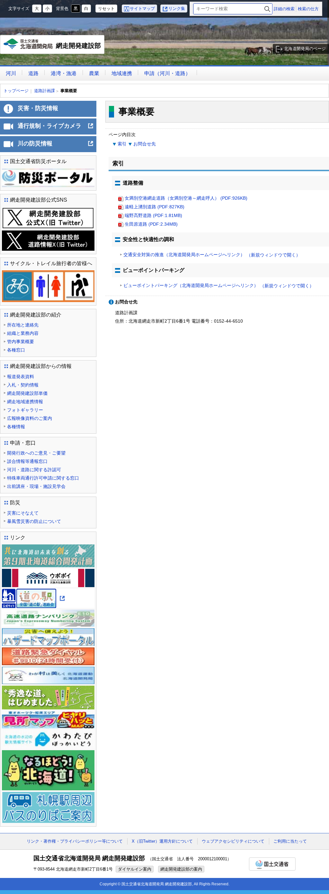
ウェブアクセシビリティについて (233, 841)
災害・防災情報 (38, 108)
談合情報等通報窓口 (27, 461)
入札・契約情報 (23, 384)
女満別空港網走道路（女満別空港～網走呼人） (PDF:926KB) (186, 198)
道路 (33, 73)
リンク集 (176, 8)
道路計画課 (44, 90)
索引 (122, 143)
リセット (106, 8)
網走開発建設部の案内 (181, 869)
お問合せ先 (144, 143)
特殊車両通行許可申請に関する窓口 (43, 478)
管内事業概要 (20, 341)
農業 (94, 73)
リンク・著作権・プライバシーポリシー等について (75, 841)
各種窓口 (16, 349)
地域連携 (121, 73)
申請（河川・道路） (167, 73)
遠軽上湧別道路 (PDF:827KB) (154, 206)
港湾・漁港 (63, 73)
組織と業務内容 (23, 333)
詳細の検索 (284, 8)
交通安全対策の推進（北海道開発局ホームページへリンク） (211, 254)
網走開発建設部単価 (27, 393)
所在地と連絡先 (23, 324)
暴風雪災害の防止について (34, 521)
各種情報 (16, 426)
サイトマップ (142, 8)
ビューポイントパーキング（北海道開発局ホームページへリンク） (218, 285)
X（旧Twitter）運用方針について (162, 841)
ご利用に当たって (290, 841)
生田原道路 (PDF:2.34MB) (151, 224)
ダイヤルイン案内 (134, 869)
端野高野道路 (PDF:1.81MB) (153, 215)
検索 (267, 9)
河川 (11, 73)
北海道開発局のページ (305, 48)
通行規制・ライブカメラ (56, 128)
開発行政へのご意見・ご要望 (36, 453)
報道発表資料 (20, 376)
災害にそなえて (23, 513)
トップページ (16, 90)
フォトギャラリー (25, 409)
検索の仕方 (308, 8)
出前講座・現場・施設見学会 (36, 486)
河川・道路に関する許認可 (34, 469)
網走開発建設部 (54, 48)
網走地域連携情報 (25, 401)
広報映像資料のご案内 (29, 418)
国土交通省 (272, 864)
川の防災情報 (56, 146)
